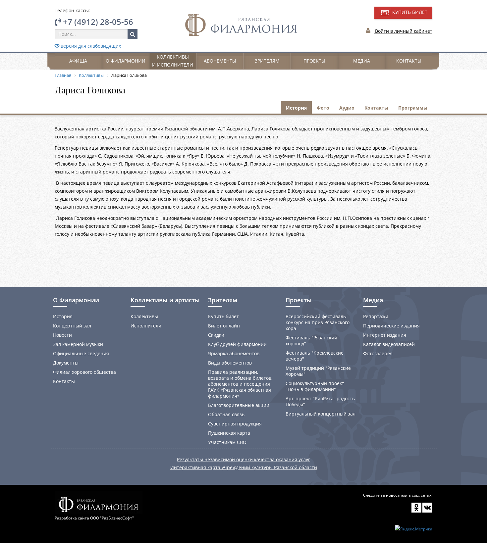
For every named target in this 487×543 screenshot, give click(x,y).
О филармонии (125, 61)
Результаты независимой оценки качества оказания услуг (243, 459)
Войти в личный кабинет (403, 31)
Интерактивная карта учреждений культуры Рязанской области (243, 467)
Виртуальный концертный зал (320, 414)
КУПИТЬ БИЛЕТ (409, 12)
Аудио (346, 108)
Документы (66, 363)
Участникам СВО (227, 442)
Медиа (361, 61)
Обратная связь (226, 414)
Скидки (216, 335)
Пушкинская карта (229, 433)
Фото (323, 108)
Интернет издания (384, 335)
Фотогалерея (378, 353)
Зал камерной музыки (78, 344)
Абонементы (220, 61)
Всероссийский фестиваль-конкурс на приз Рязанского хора (318, 322)
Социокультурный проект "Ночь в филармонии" (315, 386)
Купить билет (223, 316)
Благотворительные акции (238, 405)
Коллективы (144, 316)
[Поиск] (132, 34)
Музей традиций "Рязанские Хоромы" (318, 371)
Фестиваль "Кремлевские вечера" (315, 356)
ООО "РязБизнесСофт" (112, 518)
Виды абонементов (230, 363)
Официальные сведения (81, 353)
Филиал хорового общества (84, 372)
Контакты (408, 61)
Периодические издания (391, 325)
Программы (412, 108)
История (296, 108)
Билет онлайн (224, 325)
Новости (62, 335)
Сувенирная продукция (235, 423)
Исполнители (146, 325)
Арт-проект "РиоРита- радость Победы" (320, 401)
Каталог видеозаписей (389, 344)
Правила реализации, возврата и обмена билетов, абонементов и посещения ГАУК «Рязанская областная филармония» (240, 384)
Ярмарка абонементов (233, 353)
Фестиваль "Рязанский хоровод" (311, 340)
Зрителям (267, 61)
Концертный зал (72, 325)
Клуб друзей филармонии (237, 344)
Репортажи (375, 316)
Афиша (78, 61)
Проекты (314, 61)
